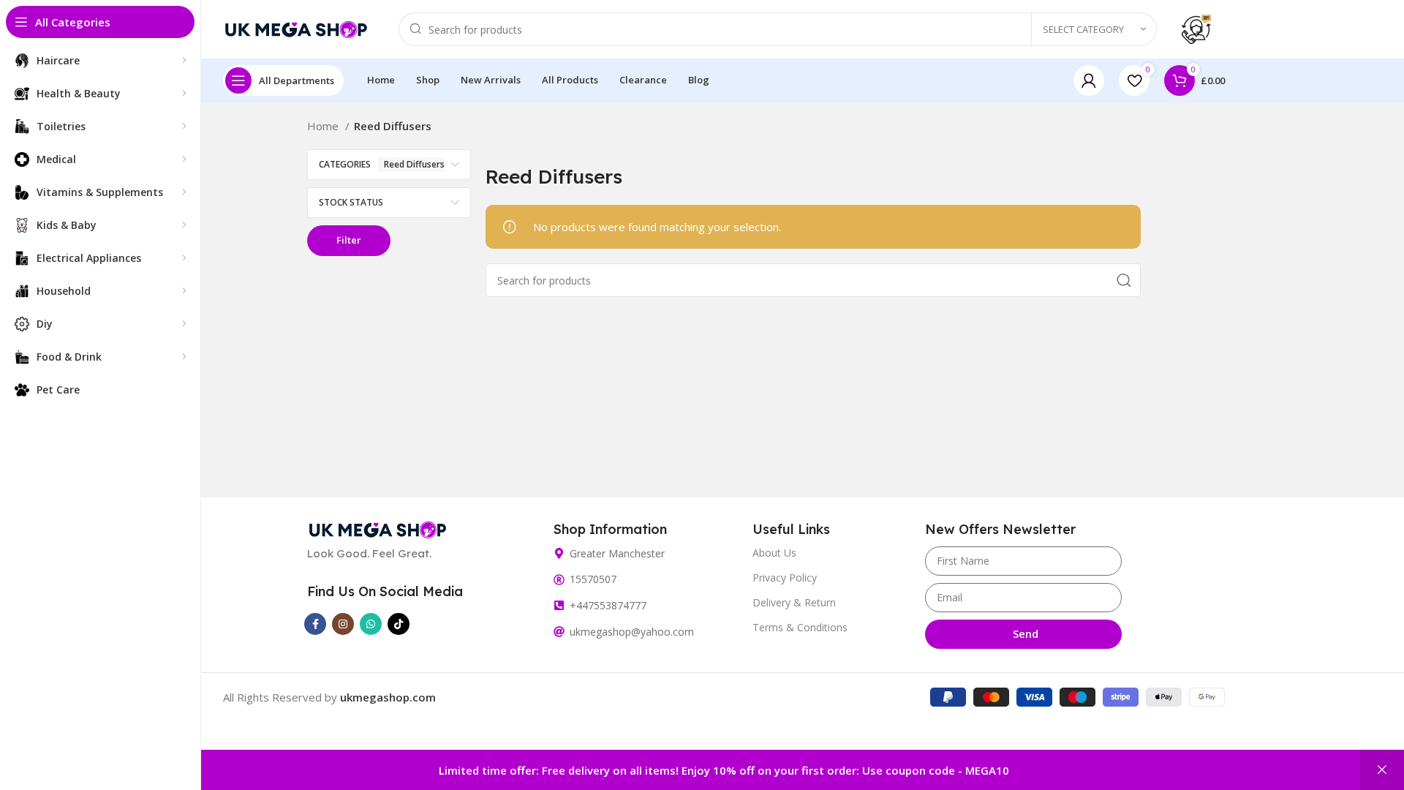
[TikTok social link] (399, 624)
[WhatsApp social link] (371, 624)
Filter (348, 240)
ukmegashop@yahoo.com (632, 632)
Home (324, 125)
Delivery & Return (794, 602)
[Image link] (377, 528)
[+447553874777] (559, 605)
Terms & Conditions (800, 627)
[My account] (1089, 80)
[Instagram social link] (343, 624)
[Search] (1124, 280)
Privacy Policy (784, 577)
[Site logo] (296, 27)
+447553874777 (608, 605)
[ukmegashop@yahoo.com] (559, 631)
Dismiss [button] (1382, 770)
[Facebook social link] (315, 624)
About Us (774, 553)
